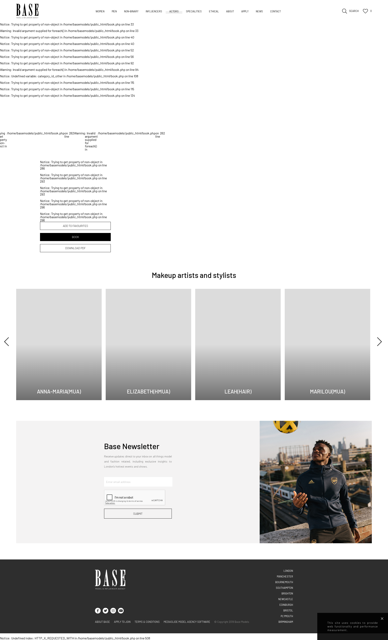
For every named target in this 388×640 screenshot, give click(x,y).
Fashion (151, 17)
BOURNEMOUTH (284, 582)
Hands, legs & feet (271, 17)
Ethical (214, 11)
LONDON (288, 570)
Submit (138, 513)
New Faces (140, 17)
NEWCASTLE (285, 599)
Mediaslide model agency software (187, 621)
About (230, 11)
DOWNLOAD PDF (75, 248)
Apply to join (122, 621)
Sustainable (171, 17)
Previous (6, 341)
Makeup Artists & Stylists (235, 17)
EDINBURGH (286, 604)
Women (100, 11)
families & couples (198, 17)
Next (379, 341)
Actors (174, 11)
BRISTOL (288, 610)
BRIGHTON (287, 593)
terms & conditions (147, 621)
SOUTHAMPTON (284, 587)
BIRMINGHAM (285, 621)
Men (114, 11)
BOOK (75, 237)
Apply (245, 11)
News (259, 11)
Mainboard (102, 17)
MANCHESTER (285, 576)
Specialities (194, 11)
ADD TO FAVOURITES (75, 226)
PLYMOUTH (287, 616)
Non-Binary (131, 11)
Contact (275, 11)
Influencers (154, 11)
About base (102, 621)
